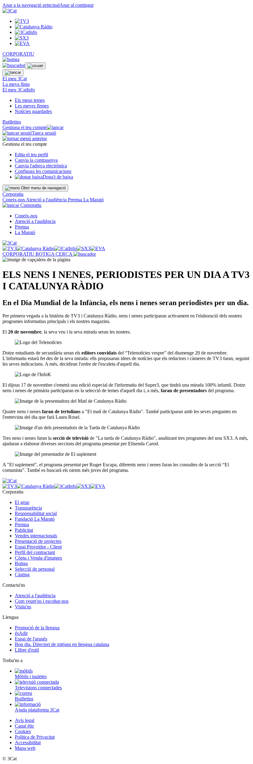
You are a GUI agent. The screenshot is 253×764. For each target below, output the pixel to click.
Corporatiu (12, 194)
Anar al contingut (76, 5)
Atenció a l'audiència (47, 199)
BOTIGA (45, 254)
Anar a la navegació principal (31, 5)
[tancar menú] (10, 205)
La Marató (93, 199)
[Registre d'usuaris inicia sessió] (35, 65)
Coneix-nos (14, 199)
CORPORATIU (18, 54)
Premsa (75, 199)
